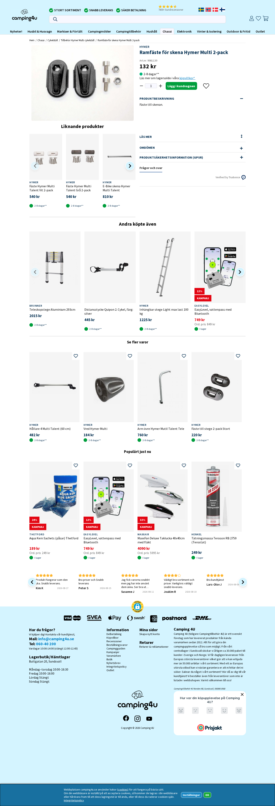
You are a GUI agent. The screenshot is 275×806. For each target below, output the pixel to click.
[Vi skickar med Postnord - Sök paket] (174, 618)
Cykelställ (53, 40)
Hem (31, 40)
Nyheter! (16, 31)
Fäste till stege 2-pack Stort (210, 429)
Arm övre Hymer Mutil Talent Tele (161, 429)
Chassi (167, 31)
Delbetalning (114, 634)
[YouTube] (149, 718)
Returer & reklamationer (154, 646)
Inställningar (191, 795)
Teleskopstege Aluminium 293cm (52, 309)
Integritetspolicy (116, 666)
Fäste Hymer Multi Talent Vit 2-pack (42, 188)
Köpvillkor (112, 637)
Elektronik (184, 31)
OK (207, 795)
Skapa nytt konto (149, 634)
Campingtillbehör (128, 31)
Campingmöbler (99, 31)
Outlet (260, 31)
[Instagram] (137, 718)
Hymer (145, 47)
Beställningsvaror (117, 645)
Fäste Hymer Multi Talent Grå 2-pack (78, 188)
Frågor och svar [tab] (151, 168)
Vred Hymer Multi (95, 429)
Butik (109, 659)
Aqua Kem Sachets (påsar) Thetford (53, 538)
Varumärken (113, 655)
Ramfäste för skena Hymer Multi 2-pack (119, 40)
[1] (82, 83)
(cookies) (122, 789)
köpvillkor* (187, 78)
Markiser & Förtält (70, 31)
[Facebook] (126, 718)
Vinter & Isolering (209, 31)
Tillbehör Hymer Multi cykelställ (77, 40)
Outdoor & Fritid (238, 31)
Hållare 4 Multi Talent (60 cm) (49, 429)
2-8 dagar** (151, 74)
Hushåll (152, 31)
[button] (173, 8)
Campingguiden (115, 648)
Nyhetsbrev (113, 663)
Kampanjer (112, 652)
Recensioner (114, 641)
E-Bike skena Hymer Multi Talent (116, 188)
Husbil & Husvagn (40, 31)
